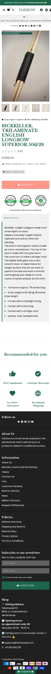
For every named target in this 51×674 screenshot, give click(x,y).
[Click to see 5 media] (46, 108)
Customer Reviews (12, 486)
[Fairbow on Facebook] (22, 421)
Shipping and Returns (13, 526)
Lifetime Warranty (12, 521)
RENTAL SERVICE (11, 491)
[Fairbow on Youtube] (32, 421)
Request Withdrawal (13, 505)
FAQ (4, 481)
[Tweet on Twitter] (23, 26)
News (5, 495)
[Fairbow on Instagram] (29, 421)
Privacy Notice (10, 536)
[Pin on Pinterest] (26, 26)
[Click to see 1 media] (5, 108)
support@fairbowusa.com (18, 642)
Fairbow (20, 659)
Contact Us (8, 476)
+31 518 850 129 (11, 647)
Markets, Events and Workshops (19, 467)
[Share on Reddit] (34, 26)
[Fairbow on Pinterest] (25, 421)
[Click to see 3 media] (26, 108)
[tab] (25, 218)
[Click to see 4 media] (36, 108)
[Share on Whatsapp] (28, 26)
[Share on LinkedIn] (31, 26)
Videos (5, 472)
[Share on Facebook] (20, 26)
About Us (7, 462)
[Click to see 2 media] (16, 108)
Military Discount (11, 500)
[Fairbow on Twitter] (19, 421)
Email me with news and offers (19, 577)
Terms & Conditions (13, 540)
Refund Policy (9, 531)
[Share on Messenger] (40, 26)
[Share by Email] (37, 26)
